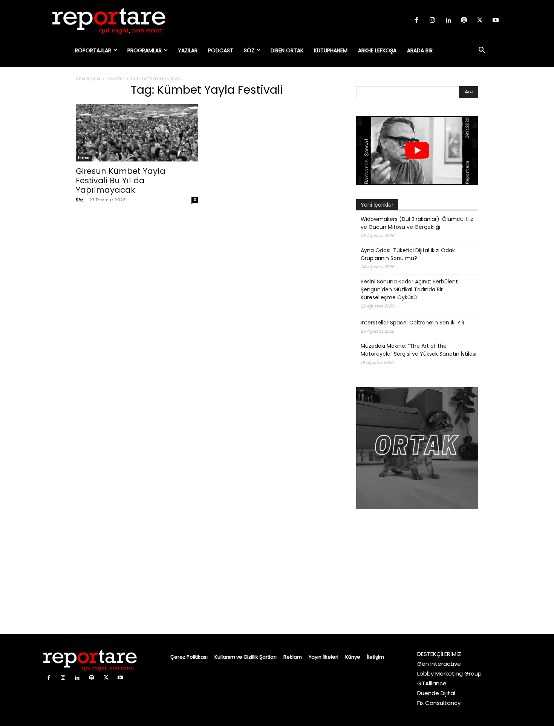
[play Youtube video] (417, 150)
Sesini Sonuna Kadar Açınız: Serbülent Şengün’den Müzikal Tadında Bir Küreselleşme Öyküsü (409, 289)
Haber (84, 158)
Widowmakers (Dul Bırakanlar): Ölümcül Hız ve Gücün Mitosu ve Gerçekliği (417, 223)
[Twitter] (480, 21)
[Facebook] (416, 21)
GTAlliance (432, 683)
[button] (482, 50)
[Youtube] (496, 21)
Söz (79, 200)
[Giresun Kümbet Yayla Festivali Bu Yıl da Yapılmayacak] (137, 132)
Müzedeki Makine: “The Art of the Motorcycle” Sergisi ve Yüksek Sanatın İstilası (418, 350)
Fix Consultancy (439, 703)
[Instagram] (432, 21)
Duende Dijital (436, 693)
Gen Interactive (439, 664)
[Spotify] (464, 21)
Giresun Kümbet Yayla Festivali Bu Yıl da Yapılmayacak (120, 180)
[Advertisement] (417, 573)
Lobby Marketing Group (449, 673)
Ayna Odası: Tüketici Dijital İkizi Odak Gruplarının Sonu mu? (408, 254)
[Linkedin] (448, 21)
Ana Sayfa (88, 78)
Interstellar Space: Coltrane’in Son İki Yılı (412, 322)
